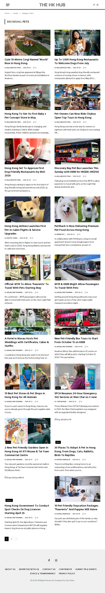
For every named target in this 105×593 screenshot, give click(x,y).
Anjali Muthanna (14, 292)
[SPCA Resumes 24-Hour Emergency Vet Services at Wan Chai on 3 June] (77, 376)
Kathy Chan (12, 238)
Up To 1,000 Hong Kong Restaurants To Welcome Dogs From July (76, 61)
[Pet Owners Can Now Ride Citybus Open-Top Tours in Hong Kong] (77, 97)
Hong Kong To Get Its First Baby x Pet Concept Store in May (25, 116)
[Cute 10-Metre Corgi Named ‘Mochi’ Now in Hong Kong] (27, 43)
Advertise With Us (29, 569)
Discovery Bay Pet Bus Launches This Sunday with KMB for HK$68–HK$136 (77, 170)
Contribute (65, 569)
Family (9, 500)
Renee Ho (61, 234)
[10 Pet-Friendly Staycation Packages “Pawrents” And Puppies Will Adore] (77, 489)
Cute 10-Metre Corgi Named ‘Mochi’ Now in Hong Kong (26, 61)
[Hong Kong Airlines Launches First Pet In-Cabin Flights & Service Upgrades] (27, 209)
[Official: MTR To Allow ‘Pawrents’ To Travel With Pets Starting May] (27, 267)
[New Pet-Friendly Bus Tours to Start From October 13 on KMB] (77, 322)
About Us (10, 569)
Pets (8, 54)
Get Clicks (70, 580)
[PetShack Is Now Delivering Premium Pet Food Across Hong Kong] (77, 209)
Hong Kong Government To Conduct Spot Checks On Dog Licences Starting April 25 (27, 509)
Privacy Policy (67, 573)
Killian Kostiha (14, 67)
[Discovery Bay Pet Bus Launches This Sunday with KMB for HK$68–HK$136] (77, 151)
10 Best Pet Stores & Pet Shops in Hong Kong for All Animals (25, 395)
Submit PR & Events (86, 569)
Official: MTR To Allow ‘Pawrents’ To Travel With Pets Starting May (27, 286)
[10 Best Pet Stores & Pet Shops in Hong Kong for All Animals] (27, 376)
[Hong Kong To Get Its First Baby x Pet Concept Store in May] (27, 97)
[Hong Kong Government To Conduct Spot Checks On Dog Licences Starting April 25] (27, 489)
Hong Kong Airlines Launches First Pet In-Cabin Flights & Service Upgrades (25, 230)
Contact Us (49, 569)
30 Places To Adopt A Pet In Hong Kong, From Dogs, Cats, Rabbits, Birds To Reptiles (75, 451)
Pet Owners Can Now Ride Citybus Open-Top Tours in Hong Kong (75, 116)
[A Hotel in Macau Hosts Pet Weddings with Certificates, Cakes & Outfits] (27, 322)
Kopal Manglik (63, 459)
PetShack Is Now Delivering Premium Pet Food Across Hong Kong (77, 228)
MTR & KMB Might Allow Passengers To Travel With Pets (77, 286)
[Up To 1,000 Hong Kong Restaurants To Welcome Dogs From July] (77, 43)
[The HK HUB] (52, 5)
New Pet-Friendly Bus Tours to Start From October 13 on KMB (76, 340)
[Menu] (8, 5)
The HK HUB (61, 401)
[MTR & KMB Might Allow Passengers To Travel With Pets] (77, 267)
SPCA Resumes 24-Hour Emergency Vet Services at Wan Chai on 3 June (76, 395)
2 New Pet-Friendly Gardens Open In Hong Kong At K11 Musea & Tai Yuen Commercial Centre (27, 451)
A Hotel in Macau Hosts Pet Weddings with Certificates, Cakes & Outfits (27, 342)
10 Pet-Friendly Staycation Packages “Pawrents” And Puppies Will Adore (76, 507)
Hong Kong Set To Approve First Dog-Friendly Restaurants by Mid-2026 (25, 172)
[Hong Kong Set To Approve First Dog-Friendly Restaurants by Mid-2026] (27, 151)
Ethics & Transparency (43, 573)
